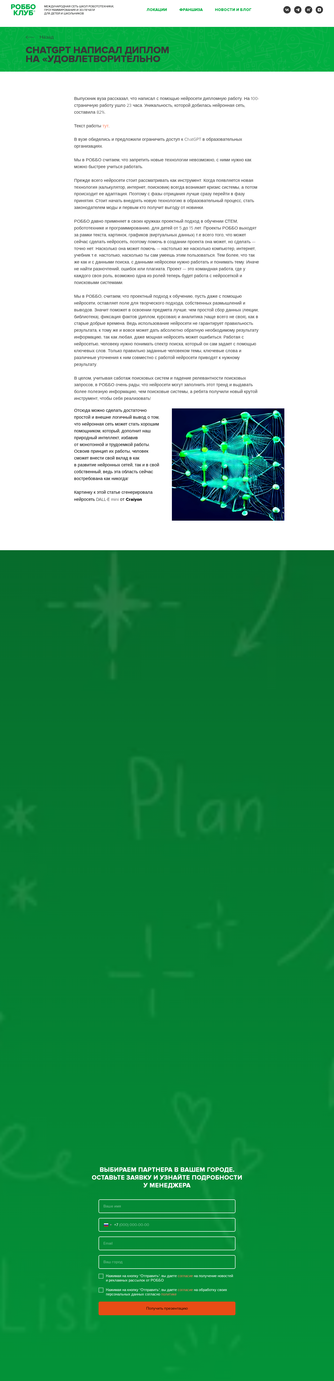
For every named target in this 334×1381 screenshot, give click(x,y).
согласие (185, 1276)
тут (105, 126)
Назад (47, 37)
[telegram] (297, 9)
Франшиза (191, 9)
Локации (156, 9)
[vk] (287, 9)
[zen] (319, 9)
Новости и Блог (233, 9)
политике (169, 1294)
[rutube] (308, 9)
